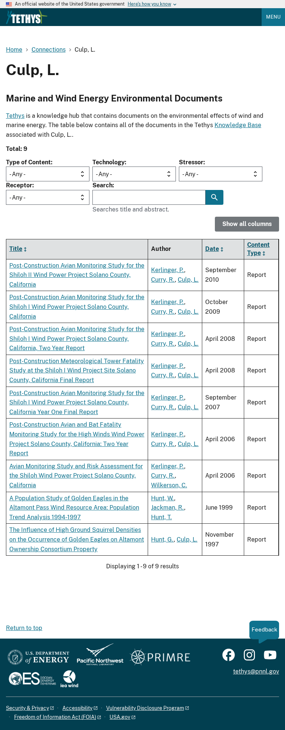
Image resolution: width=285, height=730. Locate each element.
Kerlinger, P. (167, 270)
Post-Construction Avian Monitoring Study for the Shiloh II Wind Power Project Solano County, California (76, 275)
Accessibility (77, 708)
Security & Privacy (27, 708)
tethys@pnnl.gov (256, 671)
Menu (273, 17)
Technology (108, 162)
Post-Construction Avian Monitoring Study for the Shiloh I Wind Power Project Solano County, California (76, 307)
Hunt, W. (162, 498)
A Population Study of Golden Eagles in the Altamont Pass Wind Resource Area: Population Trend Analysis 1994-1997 (74, 508)
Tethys (15, 115)
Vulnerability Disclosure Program (145, 708)
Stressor (191, 162)
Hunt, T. (161, 517)
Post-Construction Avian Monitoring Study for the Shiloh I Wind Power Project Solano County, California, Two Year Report (76, 339)
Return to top (24, 628)
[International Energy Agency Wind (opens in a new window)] (69, 679)
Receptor (19, 185)
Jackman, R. (167, 507)
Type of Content (28, 162)
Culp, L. (188, 279)
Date (212, 248)
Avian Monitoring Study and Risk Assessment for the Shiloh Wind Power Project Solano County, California (76, 476)
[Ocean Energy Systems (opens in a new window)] (33, 679)
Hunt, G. (162, 539)
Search (102, 185)
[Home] (27, 16)
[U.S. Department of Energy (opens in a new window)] (38, 658)
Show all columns (247, 223)
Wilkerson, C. (169, 485)
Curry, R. (163, 279)
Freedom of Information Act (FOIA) (55, 717)
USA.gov (119, 717)
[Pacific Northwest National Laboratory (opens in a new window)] (97, 657)
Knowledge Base (237, 125)
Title (15, 248)
